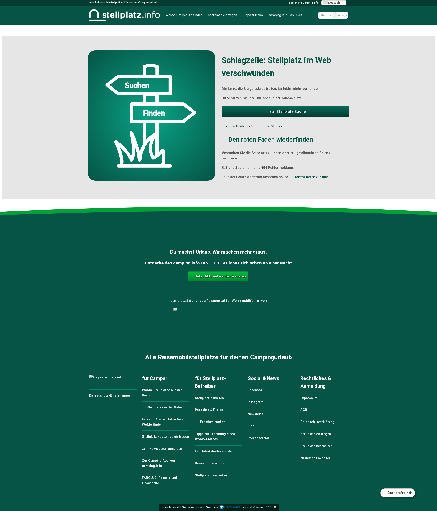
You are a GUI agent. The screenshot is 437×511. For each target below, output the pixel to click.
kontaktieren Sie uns (311, 177)
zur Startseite (275, 126)
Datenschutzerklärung (317, 422)
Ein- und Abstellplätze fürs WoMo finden (162, 422)
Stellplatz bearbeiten (211, 475)
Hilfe (315, 2)
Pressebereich (259, 438)
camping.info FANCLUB (285, 15)
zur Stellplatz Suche (287, 111)
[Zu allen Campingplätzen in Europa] (218, 332)
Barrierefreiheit (400, 493)
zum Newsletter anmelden (162, 449)
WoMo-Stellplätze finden (184, 15)
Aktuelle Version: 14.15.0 (259, 507)
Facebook (255, 390)
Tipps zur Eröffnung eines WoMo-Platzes (215, 436)
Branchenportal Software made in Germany (189, 507)
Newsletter (256, 414)
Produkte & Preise (209, 410)
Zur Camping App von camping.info (158, 463)
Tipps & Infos (253, 15)
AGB (303, 410)
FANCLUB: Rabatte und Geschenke (159, 480)
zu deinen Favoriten (315, 458)
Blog (251, 426)
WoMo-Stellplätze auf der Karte (162, 392)
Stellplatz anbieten (209, 398)
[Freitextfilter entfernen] (335, 15)
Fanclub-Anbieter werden (214, 451)
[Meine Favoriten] (311, 15)
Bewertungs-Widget (210, 463)
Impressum (308, 398)
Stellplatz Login (299, 2)
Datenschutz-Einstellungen (110, 396)
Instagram (255, 402)
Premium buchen (212, 422)
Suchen (344, 15)
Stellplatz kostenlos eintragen (165, 437)
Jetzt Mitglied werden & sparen (220, 276)
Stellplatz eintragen (222, 15)
